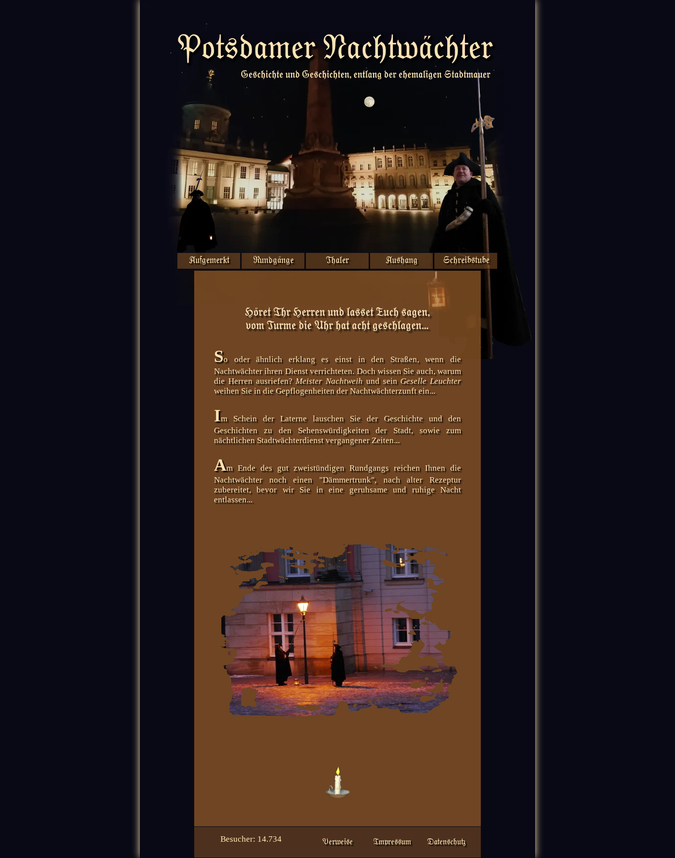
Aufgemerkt (209, 260)
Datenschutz (446, 842)
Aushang (401, 260)
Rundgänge (273, 260)
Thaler (337, 260)
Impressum (392, 842)
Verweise (337, 842)
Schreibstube (466, 260)
